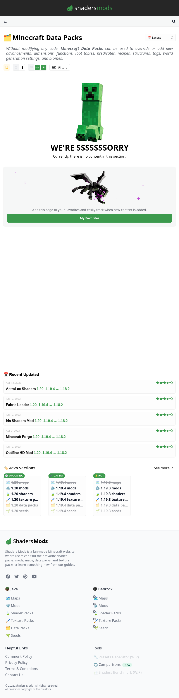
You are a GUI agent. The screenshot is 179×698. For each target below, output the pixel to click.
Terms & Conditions (21, 668)
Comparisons (112, 664)
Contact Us (14, 674)
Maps (13, 598)
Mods (13, 605)
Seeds (13, 635)
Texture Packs (20, 620)
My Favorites (89, 218)
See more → (164, 468)
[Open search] (173, 21)
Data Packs (17, 628)
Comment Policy (18, 656)
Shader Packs (19, 613)
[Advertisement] (89, 298)
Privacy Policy (16, 662)
